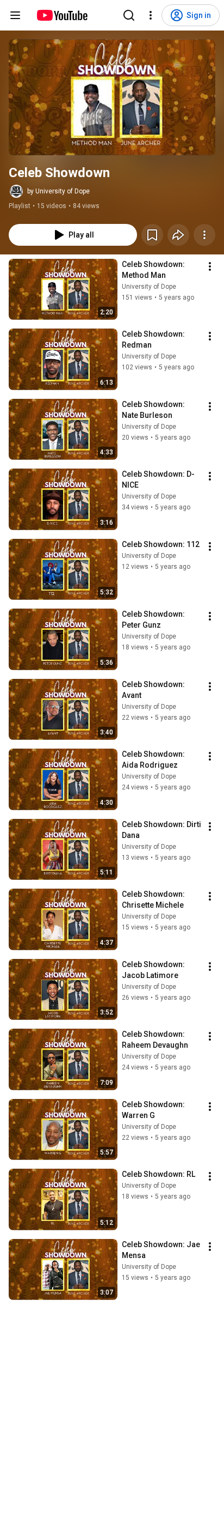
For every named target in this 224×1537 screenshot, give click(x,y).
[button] (112, 97)
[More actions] (204, 235)
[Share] (178, 235)
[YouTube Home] (61, 15)
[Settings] (150, 15)
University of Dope (149, 286)
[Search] (128, 15)
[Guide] (15, 15)
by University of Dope (58, 191)
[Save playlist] (152, 235)
